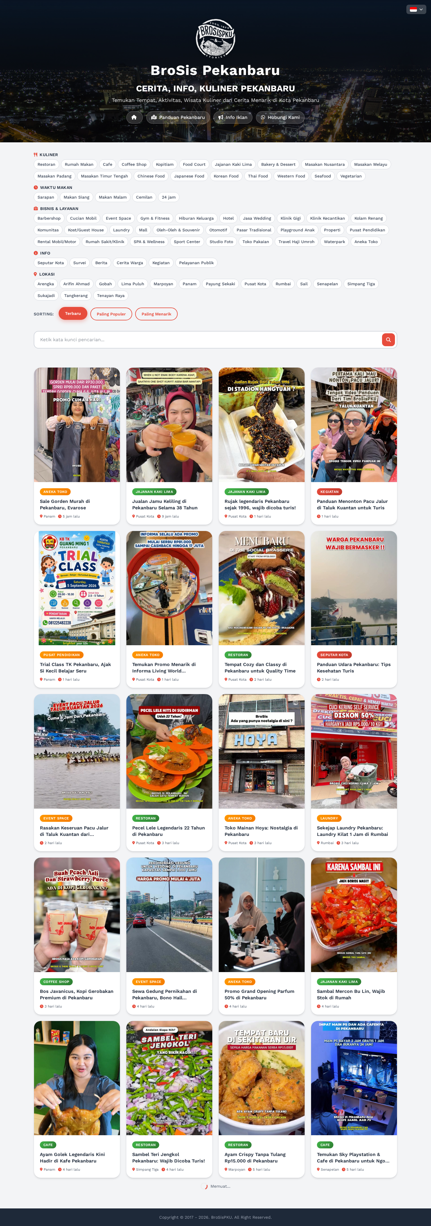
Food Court (194, 164)
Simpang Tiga (361, 283)
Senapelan (327, 283)
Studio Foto (221, 241)
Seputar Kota (51, 262)
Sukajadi (46, 295)
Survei (79, 262)
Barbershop (49, 218)
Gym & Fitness (154, 218)
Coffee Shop (134, 164)
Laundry (121, 230)
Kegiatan (161, 262)
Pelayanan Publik (196, 262)
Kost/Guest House (86, 230)
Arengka (46, 283)
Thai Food (258, 176)
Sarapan (46, 197)
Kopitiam (165, 164)
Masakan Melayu (370, 164)
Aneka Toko (366, 241)
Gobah (105, 283)
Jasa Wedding (257, 218)
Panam (189, 283)
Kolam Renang (368, 218)
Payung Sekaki (220, 283)
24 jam (169, 197)
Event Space (118, 218)
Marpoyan (163, 283)
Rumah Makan (79, 164)
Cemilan (144, 197)
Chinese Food (151, 176)
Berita (101, 262)
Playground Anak (298, 230)
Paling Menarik (156, 314)
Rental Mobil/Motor (57, 241)
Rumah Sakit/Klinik (105, 241)
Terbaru (73, 313)
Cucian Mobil (83, 218)
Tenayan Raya (111, 295)
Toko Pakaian (255, 241)
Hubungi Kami (283, 117)
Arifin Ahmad (76, 283)
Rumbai (283, 283)
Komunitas (48, 230)
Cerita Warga (130, 262)
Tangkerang (76, 295)
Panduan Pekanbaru (181, 117)
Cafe (107, 164)
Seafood (323, 176)
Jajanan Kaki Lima (233, 164)
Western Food (291, 176)
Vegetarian (351, 176)
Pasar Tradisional (254, 230)
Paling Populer (111, 314)
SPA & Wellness (149, 241)
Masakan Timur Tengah (104, 176)
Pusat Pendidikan (367, 230)
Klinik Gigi (291, 218)
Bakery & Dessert (278, 164)
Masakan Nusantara (325, 164)
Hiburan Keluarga (196, 218)
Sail (304, 283)
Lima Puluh (132, 283)
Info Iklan (235, 117)
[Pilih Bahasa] (416, 9)
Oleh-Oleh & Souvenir (178, 230)
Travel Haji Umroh (297, 241)
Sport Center (187, 241)
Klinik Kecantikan (327, 218)
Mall (143, 230)
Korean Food (226, 176)
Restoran (46, 164)
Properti (332, 230)
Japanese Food (189, 176)
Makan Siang (76, 197)
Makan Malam (113, 197)
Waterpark (334, 241)
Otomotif (218, 230)
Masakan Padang (55, 176)
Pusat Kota (255, 283)
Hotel (228, 218)
